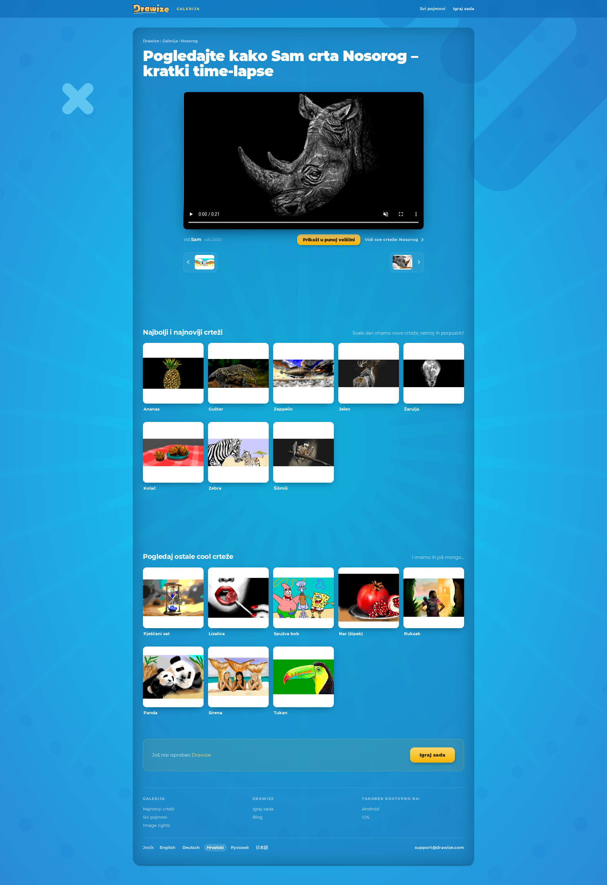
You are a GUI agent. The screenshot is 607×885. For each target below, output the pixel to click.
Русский (240, 847)
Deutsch (191, 847)
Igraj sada (463, 8)
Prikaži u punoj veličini (329, 239)
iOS (365, 817)
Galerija (170, 41)
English (167, 847)
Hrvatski (215, 847)
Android (370, 808)
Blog (257, 817)
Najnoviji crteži (159, 808)
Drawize (151, 41)
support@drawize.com (439, 847)
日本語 (262, 847)
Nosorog (189, 41)
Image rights (156, 825)
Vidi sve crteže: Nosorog (391, 239)
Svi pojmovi (432, 8)
